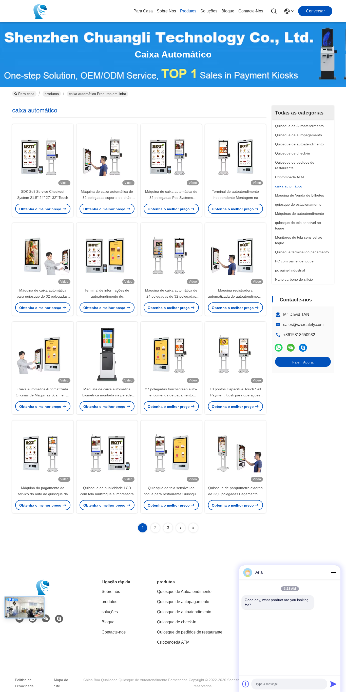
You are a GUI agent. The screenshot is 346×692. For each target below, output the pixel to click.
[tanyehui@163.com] (302, 347)
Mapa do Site (61, 683)
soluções (208, 11)
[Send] (333, 683)
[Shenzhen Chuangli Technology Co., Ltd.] (40, 11)
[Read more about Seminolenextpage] (180, 527)
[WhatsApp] (278, 347)
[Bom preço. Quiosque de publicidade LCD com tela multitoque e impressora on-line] (107, 453)
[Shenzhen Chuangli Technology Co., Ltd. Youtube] (19, 619)
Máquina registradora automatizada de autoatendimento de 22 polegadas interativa (235, 296)
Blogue (227, 11)
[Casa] (43, 593)
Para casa (143, 11)
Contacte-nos (250, 11)
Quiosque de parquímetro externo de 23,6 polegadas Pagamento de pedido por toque (235, 494)
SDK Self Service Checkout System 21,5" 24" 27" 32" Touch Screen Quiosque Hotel (42, 197)
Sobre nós (166, 11)
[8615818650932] (32, 619)
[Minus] (333, 572)
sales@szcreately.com (303, 324)
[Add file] (245, 683)
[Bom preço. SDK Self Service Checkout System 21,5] (42, 156)
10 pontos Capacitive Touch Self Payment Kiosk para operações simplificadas (235, 395)
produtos (188, 11)
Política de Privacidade (24, 683)
